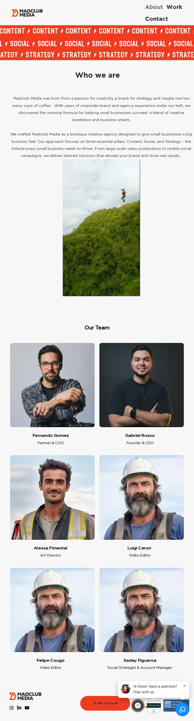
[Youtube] (27, 707)
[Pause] (69, 290)
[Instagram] (11, 707)
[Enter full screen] (134, 290)
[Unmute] (77, 290)
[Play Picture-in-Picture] (126, 290)
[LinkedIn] (19, 707)
